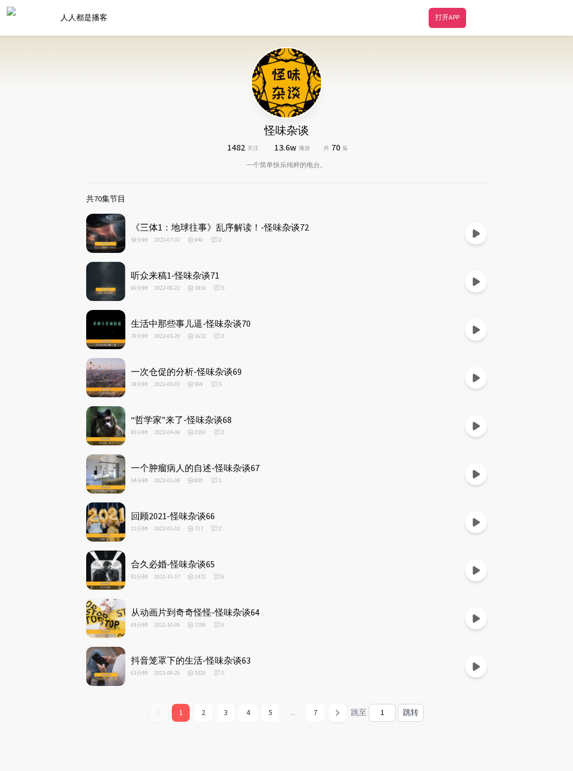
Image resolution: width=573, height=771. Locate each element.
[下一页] (337, 713)
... (292, 712)
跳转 (411, 712)
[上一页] (158, 713)
